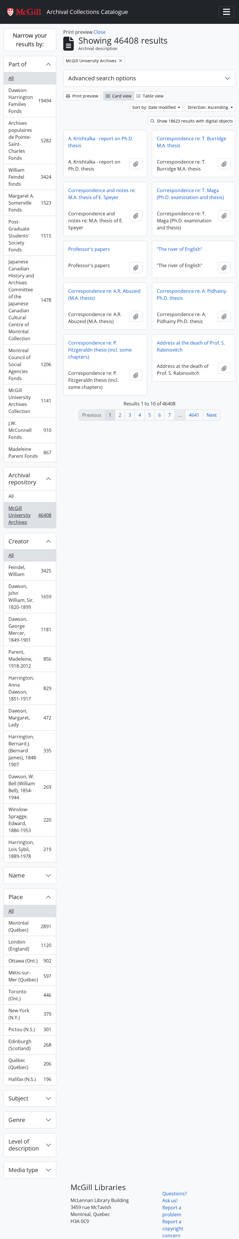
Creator (18, 541)
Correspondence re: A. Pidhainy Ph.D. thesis (191, 294)
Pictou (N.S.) (29, 1031)
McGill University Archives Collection (29, 400)
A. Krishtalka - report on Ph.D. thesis (100, 142)
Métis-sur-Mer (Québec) (29, 976)
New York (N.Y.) (29, 1014)
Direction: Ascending (208, 107)
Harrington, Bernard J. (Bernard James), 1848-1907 (29, 750)
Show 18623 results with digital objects (194, 121)
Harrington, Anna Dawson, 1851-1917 (29, 688)
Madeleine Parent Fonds (29, 452)
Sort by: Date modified (154, 107)
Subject (18, 1098)
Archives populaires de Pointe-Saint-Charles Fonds (29, 140)
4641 (194, 415)
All (11, 78)
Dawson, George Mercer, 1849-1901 (29, 629)
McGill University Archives (29, 515)
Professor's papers (89, 249)
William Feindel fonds (29, 177)
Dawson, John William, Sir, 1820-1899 (29, 596)
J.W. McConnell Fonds (29, 430)
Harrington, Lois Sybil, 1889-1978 (29, 849)
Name (16, 875)
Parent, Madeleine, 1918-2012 (29, 659)
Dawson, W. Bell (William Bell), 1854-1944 (29, 787)
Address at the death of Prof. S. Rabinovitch (191, 346)
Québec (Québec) (29, 1063)
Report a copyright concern (172, 1228)
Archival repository (22, 478)
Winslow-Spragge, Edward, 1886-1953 (29, 820)
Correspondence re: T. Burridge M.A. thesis (191, 142)
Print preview (84, 96)
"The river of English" (179, 249)
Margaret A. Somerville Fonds (29, 203)
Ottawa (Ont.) (29, 962)
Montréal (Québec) (29, 926)
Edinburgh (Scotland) (29, 1045)
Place (15, 897)
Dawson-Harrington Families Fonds (29, 100)
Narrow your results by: (30, 39)
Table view (153, 96)
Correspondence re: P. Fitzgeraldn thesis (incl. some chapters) (100, 350)
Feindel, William (29, 570)
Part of (17, 64)
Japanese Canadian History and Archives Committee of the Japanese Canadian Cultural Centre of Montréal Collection (29, 300)
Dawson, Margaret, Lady (29, 718)
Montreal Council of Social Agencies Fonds (29, 364)
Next (212, 415)
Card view (121, 96)
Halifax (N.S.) (29, 1080)
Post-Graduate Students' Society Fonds (29, 236)
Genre (16, 1120)
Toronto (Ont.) (29, 995)
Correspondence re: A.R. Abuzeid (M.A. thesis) (104, 294)
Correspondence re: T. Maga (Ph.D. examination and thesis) (190, 194)
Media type (23, 1170)
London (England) (29, 945)
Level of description (23, 1144)
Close (100, 32)
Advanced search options (102, 78)
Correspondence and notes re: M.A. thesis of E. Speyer (102, 194)
